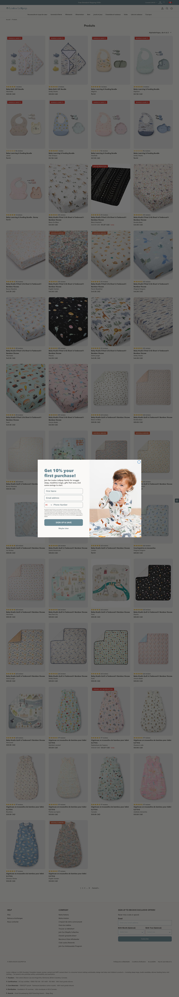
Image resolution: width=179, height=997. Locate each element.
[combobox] (48, 505)
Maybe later (64, 528)
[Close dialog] (139, 462)
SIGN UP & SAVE (64, 522)
